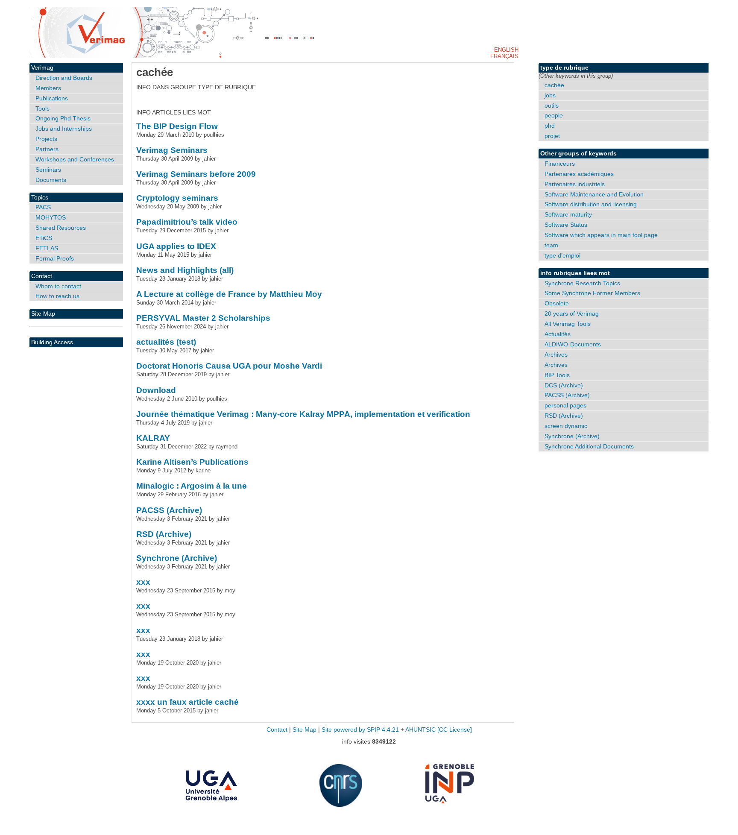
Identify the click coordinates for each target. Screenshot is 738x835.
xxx (143, 581)
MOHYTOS (50, 217)
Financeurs (560, 163)
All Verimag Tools (568, 323)
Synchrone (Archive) (176, 558)
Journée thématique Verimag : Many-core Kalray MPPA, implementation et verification (303, 414)
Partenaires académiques (579, 173)
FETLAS (46, 248)
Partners (47, 149)
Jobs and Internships (63, 128)
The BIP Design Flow (177, 126)
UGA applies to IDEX (176, 246)
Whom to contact (58, 286)
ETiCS (43, 237)
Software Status (566, 224)
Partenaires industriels (575, 184)
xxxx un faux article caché (187, 701)
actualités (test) (166, 341)
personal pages (565, 405)
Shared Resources (60, 227)
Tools (42, 108)
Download (156, 390)
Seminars (48, 169)
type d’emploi (562, 255)
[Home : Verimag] (369, 32)
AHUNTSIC (420, 730)
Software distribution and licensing (591, 204)
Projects (46, 138)
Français (504, 56)
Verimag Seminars (172, 150)
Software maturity (568, 214)
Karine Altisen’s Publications (192, 461)
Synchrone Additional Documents (589, 446)
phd (550, 125)
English (506, 50)
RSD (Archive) (163, 534)
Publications (51, 98)
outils (552, 105)
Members (48, 88)
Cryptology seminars (177, 197)
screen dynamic (566, 425)
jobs (550, 95)
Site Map (43, 313)
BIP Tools (557, 375)
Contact (41, 275)
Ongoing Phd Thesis (63, 118)
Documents (50, 179)
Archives (556, 354)
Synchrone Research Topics (582, 283)
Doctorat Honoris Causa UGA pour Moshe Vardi (229, 365)
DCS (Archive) (564, 385)
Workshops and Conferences (74, 159)
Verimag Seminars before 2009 (196, 174)
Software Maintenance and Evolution (594, 194)
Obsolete (557, 303)
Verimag (42, 67)
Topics (39, 197)
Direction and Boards (63, 77)
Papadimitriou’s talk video (186, 221)
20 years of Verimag (572, 313)
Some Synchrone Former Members (592, 293)
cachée (554, 85)
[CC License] (454, 730)
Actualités (558, 334)
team (551, 245)
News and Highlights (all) (185, 270)
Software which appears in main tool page (601, 234)
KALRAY (153, 438)
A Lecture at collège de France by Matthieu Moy (229, 294)
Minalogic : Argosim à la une (191, 485)
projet (552, 135)
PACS (43, 207)
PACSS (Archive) (169, 510)
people (554, 115)
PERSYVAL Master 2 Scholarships (203, 317)
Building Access (52, 342)
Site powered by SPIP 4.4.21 (360, 730)
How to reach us (57, 296)
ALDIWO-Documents (573, 344)
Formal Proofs (54, 258)
